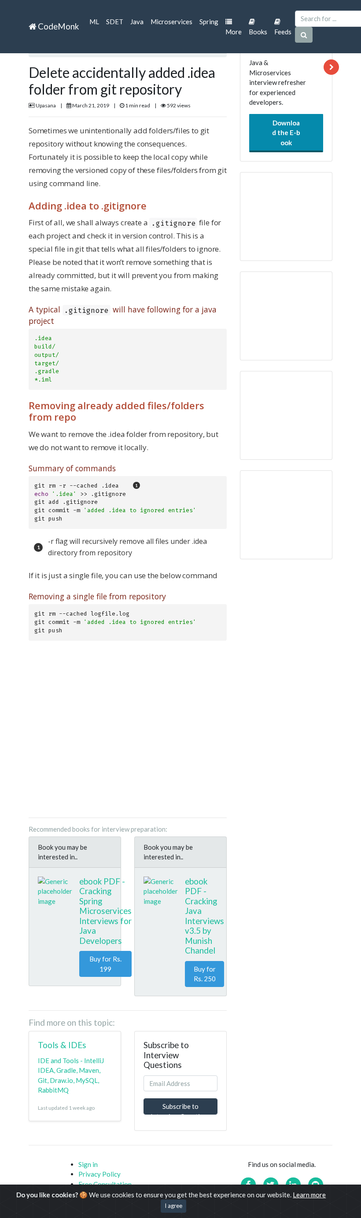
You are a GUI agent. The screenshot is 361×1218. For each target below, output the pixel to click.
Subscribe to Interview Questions (180, 1108)
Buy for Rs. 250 (205, 974)
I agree (173, 1205)
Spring (208, 22)
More (233, 32)
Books (258, 32)
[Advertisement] (128, 730)
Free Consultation (105, 1184)
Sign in (88, 1164)
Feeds (282, 32)
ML (94, 22)
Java (137, 22)
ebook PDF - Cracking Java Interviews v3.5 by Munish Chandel (204, 916)
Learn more (309, 1195)
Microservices (171, 22)
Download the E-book (286, 133)
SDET (114, 22)
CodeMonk (57, 26)
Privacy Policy (99, 1174)
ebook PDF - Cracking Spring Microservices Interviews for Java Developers (105, 911)
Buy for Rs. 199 (105, 964)
